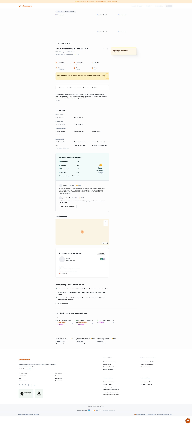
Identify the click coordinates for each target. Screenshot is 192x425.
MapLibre (104, 243)
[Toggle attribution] (107, 243)
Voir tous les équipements (63, 148)
